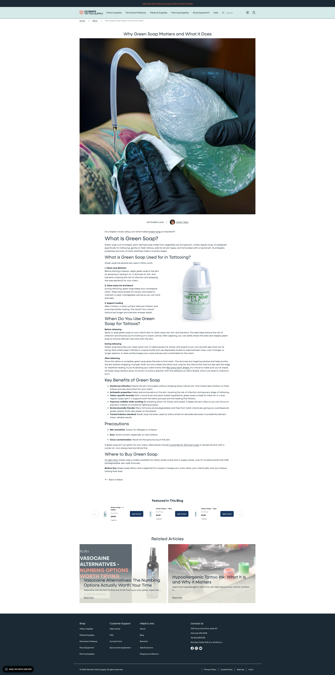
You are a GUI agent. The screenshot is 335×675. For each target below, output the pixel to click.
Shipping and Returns (149, 654)
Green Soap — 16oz (164, 508)
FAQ (111, 635)
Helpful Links (147, 623)
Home (82, 20)
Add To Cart (136, 514)
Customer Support (120, 623)
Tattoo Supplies (114, 12)
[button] (18, 669)
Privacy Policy (210, 669)
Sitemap (240, 669)
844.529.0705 (199, 637)
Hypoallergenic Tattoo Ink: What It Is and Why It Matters (209, 579)
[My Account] (247, 12)
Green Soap (155, 231)
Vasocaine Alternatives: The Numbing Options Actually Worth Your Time (122, 582)
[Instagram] (196, 649)
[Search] (223, 12)
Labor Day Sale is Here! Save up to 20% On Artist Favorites (167, 3)
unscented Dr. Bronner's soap (184, 444)
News (95, 20)
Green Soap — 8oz (208, 508)
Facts (251, 669)
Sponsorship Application (120, 647)
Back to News (116, 479)
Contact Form (116, 641)
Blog (142, 635)
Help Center (115, 628)
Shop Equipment (201, 12)
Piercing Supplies (180, 12)
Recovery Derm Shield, (178, 367)
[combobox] (234, 12)
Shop (82, 623)
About (142, 628)
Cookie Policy (227, 669)
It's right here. (112, 459)
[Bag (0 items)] (253, 12)
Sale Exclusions (146, 647)
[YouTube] (200, 649)
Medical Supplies (158, 12)
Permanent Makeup (136, 12)
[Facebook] (192, 649)
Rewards (144, 641)
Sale (216, 12)
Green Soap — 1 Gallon (117, 508)
